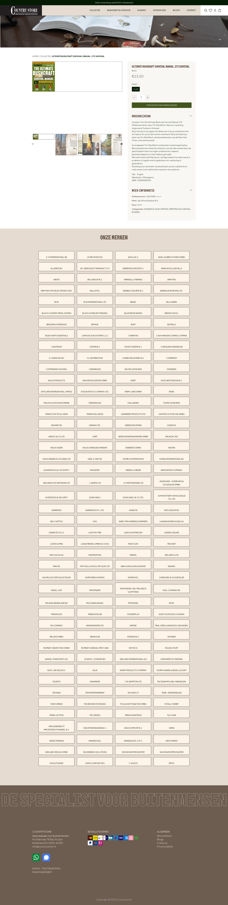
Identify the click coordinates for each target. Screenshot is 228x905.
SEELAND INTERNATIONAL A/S (133, 659)
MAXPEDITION (94, 555)
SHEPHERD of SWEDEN (172, 659)
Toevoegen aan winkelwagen (161, 105)
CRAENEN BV (95, 369)
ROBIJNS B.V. (133, 636)
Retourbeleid (164, 835)
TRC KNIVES (95, 715)
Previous (32, 144)
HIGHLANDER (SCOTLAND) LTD (57, 459)
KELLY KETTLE (56, 521)
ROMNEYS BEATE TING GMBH (56, 648)
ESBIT (133, 380)
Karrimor (56, 510)
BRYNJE (94, 324)
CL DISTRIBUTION (95, 358)
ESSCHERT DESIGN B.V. (171, 380)
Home (35, 56)
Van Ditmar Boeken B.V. (94, 728)
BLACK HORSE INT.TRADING (94, 313)
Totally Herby (171, 704)
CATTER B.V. (94, 346)
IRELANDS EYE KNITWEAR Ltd (56, 483)
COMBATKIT (171, 358)
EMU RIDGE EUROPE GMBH (95, 380)
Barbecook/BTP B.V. (133, 290)
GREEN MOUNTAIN (133, 425)
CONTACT (191, 10)
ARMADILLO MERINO (133, 279)
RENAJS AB (95, 636)
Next (121, 144)
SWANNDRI (95, 681)
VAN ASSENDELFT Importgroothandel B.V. (56, 728)
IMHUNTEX (95, 470)
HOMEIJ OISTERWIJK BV (133, 459)
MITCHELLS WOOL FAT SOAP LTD (95, 566)
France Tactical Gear (56, 414)
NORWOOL (133, 577)
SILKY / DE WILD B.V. (56, 670)
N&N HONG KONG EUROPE (133, 566)
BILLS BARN (171, 302)
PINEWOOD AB (95, 614)
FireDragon (95, 403)
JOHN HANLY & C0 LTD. (133, 497)
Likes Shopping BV (133, 532)
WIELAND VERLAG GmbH (56, 752)
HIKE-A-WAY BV (95, 459)
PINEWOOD (56, 614)
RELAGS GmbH (56, 636)
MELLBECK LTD (171, 555)
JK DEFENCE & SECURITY (56, 497)
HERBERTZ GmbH (133, 447)
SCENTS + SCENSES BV (94, 659)
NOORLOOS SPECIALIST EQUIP (56, 577)
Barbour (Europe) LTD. (171, 290)
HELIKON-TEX (171, 436)
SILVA (94, 670)
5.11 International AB (56, 257)
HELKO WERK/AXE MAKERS (95, 447)
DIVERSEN (171, 369)
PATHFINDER (94, 590)
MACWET (171, 544)
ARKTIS (56, 279)
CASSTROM (56, 346)
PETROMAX (133, 603)
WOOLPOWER (56, 763)
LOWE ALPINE (56, 544)
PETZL (171, 603)
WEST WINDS (172, 741)
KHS (95, 521)
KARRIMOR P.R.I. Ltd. (95, 510)
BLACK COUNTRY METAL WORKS (56, 313)
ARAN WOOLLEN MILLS (171, 268)
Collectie (45, 56)
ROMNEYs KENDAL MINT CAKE (95, 648)
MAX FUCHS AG (56, 555)
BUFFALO (171, 324)
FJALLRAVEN (133, 403)
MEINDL (133, 555)
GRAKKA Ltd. (95, 425)
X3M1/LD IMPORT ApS (94, 763)
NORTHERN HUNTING (94, 577)
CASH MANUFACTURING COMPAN (171, 335)
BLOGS (176, 10)
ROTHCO (133, 648)
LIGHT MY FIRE (94, 532)
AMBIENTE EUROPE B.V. (133, 268)
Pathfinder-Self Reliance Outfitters (133, 590)
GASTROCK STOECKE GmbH (172, 414)
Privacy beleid (165, 846)
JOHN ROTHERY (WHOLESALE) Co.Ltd (171, 497)
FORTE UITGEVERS (171, 403)
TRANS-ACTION (56, 715)
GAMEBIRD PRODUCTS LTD (133, 414)
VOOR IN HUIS (159, 10)
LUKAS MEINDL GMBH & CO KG (95, 544)
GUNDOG (171, 425)
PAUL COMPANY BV (171, 590)
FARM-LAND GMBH (133, 391)
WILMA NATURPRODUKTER (171, 752)
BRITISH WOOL (171, 313)
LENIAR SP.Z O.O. (56, 532)
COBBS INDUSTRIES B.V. (133, 358)
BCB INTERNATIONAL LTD (94, 302)
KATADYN (133, 510)
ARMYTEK (171, 279)
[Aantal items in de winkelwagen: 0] (219, 10)
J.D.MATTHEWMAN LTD (133, 483)
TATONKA (56, 692)
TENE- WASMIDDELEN (172, 692)
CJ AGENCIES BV (56, 358)
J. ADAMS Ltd (95, 483)
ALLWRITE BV (56, 268)
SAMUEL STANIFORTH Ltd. (56, 659)
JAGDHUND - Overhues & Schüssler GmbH (171, 483)
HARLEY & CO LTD (56, 436)
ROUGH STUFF (171, 648)
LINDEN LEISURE (171, 532)
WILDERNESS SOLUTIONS (95, 752)
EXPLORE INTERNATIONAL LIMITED (56, 391)
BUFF (133, 324)
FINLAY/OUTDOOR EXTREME (56, 403)
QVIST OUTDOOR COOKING (171, 614)
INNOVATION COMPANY (171, 470)
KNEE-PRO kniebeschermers (133, 521)
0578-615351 (55, 842)
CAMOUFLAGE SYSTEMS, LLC (95, 335)
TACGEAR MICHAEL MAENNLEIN (171, 681)
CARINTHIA (133, 335)
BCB (56, 302)
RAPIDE (133, 625)
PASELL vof (56, 590)
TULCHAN (171, 715)
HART (95, 436)
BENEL (133, 302)
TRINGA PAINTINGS (133, 715)
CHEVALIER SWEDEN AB (172, 346)
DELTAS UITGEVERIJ (133, 369)
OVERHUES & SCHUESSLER (171, 577)
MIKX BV (56, 566)
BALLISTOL (95, 290)
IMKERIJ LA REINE (133, 470)
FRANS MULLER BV (95, 414)
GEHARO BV (56, 425)
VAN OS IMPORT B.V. (133, 728)
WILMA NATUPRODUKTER (133, 752)
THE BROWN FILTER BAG (95, 704)
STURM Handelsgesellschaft (172, 670)
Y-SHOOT (133, 763)
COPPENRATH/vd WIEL (56, 369)
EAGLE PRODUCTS (56, 380)
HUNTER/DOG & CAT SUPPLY (56, 470)
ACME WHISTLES (94, 257)
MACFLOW (133, 544)
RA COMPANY (56, 625)
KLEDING (141, 10)
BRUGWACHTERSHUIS (56, 324)
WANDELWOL (95, 741)
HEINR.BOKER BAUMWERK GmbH (133, 436)
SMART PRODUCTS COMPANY (133, 670)
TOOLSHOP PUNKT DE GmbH (133, 704)
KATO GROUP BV (171, 510)
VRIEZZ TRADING (56, 741)
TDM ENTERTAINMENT (94, 692)
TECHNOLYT (133, 692)
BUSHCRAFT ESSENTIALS (56, 335)
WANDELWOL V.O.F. (133, 741)
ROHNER (172, 636)
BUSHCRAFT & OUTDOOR (118, 10)
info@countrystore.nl (44, 846)
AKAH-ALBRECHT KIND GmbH (171, 257)
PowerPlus (133, 614)
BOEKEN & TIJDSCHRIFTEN (156, 209)
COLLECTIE (95, 10)
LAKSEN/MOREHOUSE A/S (172, 521)
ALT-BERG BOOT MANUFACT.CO (94, 268)
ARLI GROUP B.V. (94, 279)
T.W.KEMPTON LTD (133, 681)
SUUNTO (56, 681)
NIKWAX (171, 566)
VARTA (171, 728)
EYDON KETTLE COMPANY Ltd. (95, 391)
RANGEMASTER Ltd (95, 625)
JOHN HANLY (95, 497)
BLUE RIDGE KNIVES (133, 313)
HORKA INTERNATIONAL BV (171, 459)
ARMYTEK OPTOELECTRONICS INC (56, 290)
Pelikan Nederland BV (56, 603)
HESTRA (171, 447)
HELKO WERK (56, 447)
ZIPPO (171, 763)
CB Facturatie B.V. (133, 346)
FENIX (171, 391)
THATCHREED (56, 704)
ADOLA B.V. (133, 257)
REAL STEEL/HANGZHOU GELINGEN (171, 625)
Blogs (160, 839)
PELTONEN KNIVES (94, 603)
